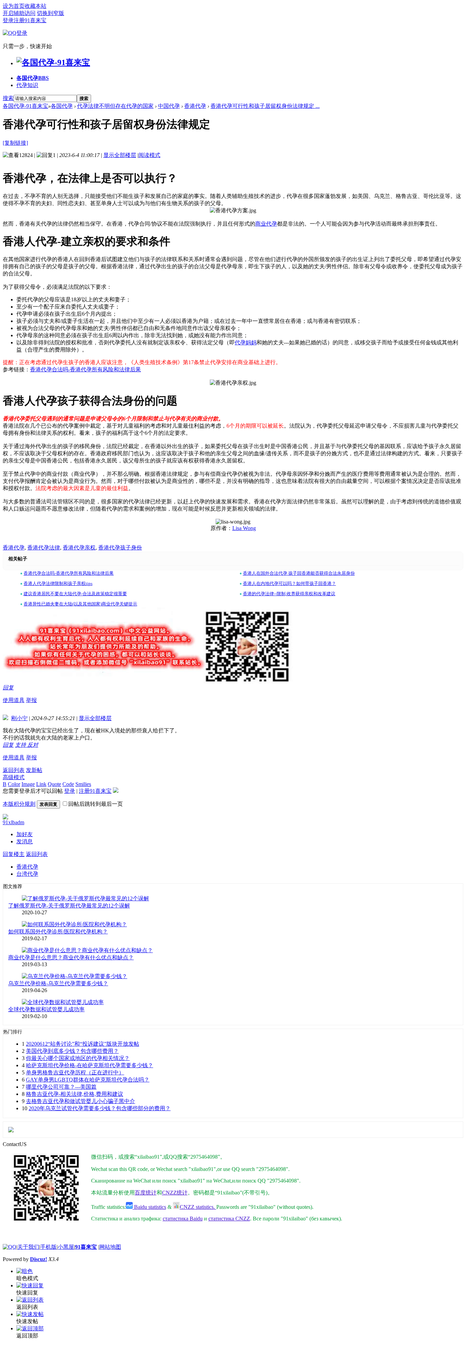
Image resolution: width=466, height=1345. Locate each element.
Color (14, 784)
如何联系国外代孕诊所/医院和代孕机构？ (58, 931)
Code (68, 784)
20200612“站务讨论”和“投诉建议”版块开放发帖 (82, 1044)
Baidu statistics (149, 1207)
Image (28, 784)
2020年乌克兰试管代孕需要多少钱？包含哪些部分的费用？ (100, 1108)
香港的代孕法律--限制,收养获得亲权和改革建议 (289, 593)
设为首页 (14, 6)
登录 (8, 20)
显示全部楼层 (119, 155)
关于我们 (28, 1247)
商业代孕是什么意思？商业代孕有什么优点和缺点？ (71, 957)
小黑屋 (66, 1247)
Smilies (83, 784)
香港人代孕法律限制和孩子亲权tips (58, 583)
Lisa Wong (244, 528)
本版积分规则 (19, 804)
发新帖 (34, 770)
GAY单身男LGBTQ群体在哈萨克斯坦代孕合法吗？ (87, 1080)
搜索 (8, 98)
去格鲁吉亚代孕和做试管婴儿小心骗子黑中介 (80, 1101)
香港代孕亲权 (79, 547)
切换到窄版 (50, 13)
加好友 (24, 834)
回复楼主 (14, 854)
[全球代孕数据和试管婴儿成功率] (63, 1002)
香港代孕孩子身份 (120, 547)
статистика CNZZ (229, 1218)
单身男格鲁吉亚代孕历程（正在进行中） (75, 1072)
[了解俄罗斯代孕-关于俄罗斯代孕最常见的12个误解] (85, 898)
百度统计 (146, 1193)
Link (41, 784)
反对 (32, 745)
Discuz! (38, 1259)
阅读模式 (149, 155)
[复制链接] (15, 143)
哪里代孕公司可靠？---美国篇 (61, 1087)
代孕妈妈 (246, 342)
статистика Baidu (183, 1218)
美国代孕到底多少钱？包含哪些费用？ (72, 1051)
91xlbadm (13, 822)
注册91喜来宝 (30, 20)
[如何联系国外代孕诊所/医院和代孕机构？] (74, 924)
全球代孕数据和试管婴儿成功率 (46, 1009)
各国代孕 (32, 78)
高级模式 (14, 777)
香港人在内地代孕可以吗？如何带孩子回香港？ (289, 583)
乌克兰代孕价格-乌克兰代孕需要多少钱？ (58, 983)
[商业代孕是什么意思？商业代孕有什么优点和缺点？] (87, 950)
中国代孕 (169, 106)
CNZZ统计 (175, 1193)
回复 (8, 687)
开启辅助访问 (19, 13)
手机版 (48, 1247)
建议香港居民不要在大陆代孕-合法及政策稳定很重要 (75, 593)
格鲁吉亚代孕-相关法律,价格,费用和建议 (74, 1094)
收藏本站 (35, 6)
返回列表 (14, 770)
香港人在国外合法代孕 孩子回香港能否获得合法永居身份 (299, 573)
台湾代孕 (27, 874)
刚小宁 (19, 718)
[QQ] (9, 1247)
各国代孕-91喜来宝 (25, 106)
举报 (31, 700)
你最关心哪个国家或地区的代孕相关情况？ (78, 1058)
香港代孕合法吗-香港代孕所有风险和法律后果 (85, 369)
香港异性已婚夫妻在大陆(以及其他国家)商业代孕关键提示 (80, 603)
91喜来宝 (86, 1247)
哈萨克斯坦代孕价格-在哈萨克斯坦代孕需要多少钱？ (89, 1065)
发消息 (24, 841)
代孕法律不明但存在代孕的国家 (115, 106)
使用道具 (14, 700)
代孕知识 (27, 85)
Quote (54, 784)
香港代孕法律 (43, 547)
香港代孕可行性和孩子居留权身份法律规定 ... (265, 106)
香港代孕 (195, 106)
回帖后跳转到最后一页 (95, 804)
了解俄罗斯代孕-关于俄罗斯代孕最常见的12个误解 (69, 905)
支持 (21, 745)
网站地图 (110, 1247)
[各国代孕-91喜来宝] (53, 62)
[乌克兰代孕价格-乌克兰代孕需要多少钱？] (74, 976)
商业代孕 (266, 224)
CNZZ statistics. (198, 1207)
